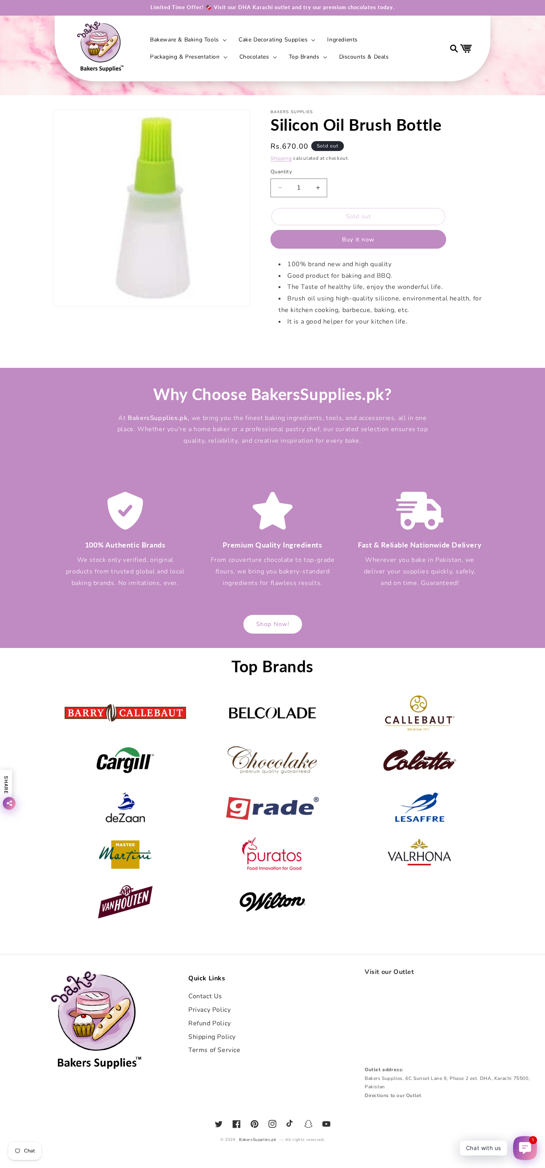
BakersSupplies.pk (257, 1139)
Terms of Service (214, 1050)
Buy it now (358, 239)
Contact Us (205, 996)
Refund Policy (209, 1023)
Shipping (281, 158)
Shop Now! (272, 624)
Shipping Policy (212, 1037)
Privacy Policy (209, 1009)
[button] (187, 39)
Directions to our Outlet (393, 1095)
